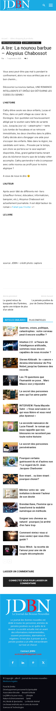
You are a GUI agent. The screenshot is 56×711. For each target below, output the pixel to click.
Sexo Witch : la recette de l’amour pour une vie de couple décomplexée (34, 550)
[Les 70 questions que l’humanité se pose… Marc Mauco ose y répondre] (10, 380)
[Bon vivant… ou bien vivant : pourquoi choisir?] (10, 479)
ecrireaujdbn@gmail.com (28, 654)
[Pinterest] (20, 63)
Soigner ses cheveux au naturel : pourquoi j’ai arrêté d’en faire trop (35, 522)
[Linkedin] (33, 63)
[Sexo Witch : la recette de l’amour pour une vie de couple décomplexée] (10, 550)
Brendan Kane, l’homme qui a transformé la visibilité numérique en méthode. (35, 507)
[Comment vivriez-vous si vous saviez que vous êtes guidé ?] (10, 536)
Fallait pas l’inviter (21, 207)
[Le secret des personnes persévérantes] (10, 447)
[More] (40, 63)
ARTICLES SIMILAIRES (15, 320)
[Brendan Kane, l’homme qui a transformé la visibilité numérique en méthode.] (10, 507)
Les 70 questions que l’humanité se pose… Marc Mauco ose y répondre (34, 380)
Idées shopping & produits (21, 38)
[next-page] (9, 561)
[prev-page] (5, 561)
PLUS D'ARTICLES (37, 320)
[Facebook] (6, 63)
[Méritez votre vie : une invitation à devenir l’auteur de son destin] (10, 493)
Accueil (4, 38)
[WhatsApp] (27, 63)
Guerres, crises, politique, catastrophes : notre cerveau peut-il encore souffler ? (35, 331)
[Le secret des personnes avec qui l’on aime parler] (10, 395)
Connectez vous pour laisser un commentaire (28, 581)
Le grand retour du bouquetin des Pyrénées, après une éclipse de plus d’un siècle (15, 305)
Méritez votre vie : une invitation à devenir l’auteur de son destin (34, 493)
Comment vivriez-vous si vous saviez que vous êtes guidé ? (34, 536)
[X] (13, 63)
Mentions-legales (10, 681)
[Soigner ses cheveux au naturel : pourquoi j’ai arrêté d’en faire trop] (10, 522)
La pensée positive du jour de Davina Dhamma (41, 302)
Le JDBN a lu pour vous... (31, 43)
